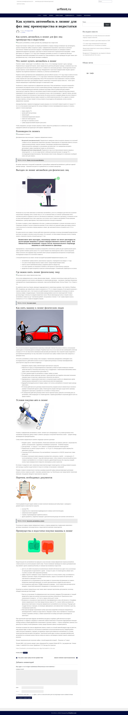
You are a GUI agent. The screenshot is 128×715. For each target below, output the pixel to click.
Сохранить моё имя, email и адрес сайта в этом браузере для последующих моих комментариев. (45, 694)
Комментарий (20, 669)
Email (17, 691)
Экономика (87, 15)
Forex (39, 15)
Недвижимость (69, 15)
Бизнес (51, 15)
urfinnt (23, 32)
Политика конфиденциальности (25, 1)
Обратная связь (21, 3)
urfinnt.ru (64, 9)
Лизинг (25, 652)
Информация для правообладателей (44, 1)
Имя (17, 687)
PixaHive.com (72, 713)
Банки (45, 15)
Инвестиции (59, 15)
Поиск (84, 22)
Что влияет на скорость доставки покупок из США (96, 40)
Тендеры (79, 15)
